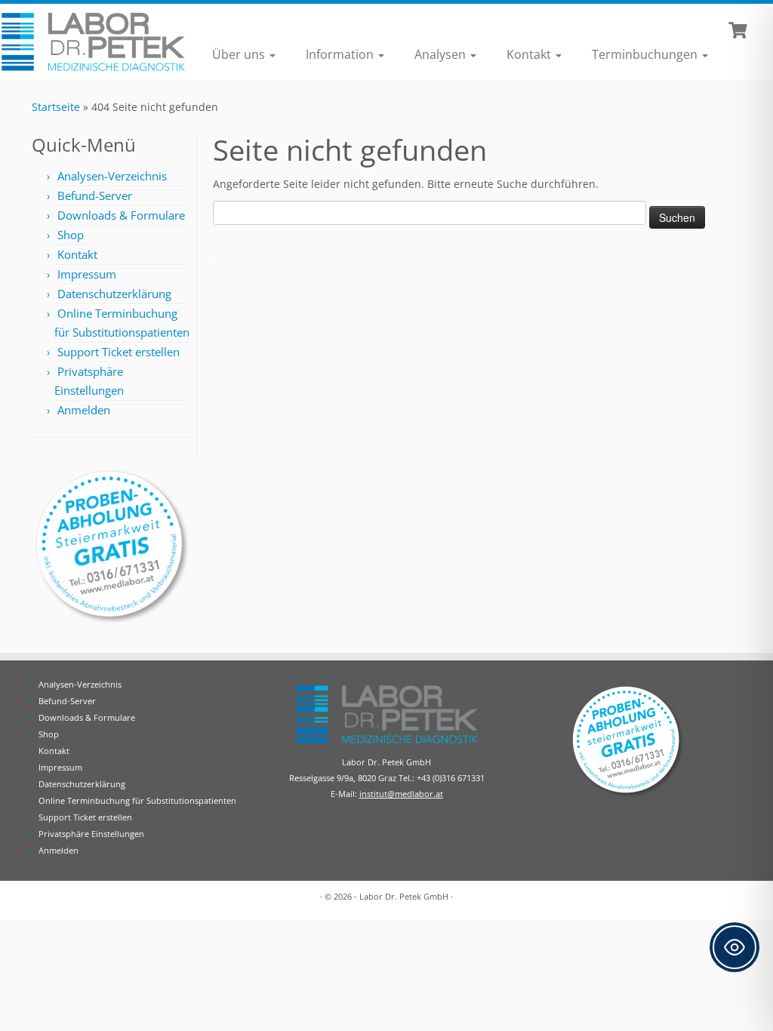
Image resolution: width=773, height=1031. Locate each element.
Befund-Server (94, 195)
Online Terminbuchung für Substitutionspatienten (137, 800)
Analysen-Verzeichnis (112, 175)
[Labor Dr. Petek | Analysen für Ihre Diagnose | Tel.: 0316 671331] (90, 41)
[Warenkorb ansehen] (739, 28)
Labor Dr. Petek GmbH (403, 896)
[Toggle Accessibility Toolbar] (734, 947)
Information (341, 54)
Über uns (240, 54)
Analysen (441, 54)
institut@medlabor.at (401, 793)
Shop (70, 234)
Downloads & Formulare (121, 215)
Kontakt (530, 54)
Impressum (86, 274)
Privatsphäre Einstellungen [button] (91, 833)
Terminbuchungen (646, 54)
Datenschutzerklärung (114, 293)
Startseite (56, 107)
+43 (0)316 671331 (451, 777)
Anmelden (83, 409)
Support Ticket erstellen (118, 351)
